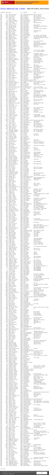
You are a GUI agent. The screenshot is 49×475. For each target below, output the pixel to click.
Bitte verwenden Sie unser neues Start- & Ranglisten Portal (27, 1)
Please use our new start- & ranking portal (24, 3)
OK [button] (41, 472)
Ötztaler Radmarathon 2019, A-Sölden (13, 8)
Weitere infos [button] (11, 473)
